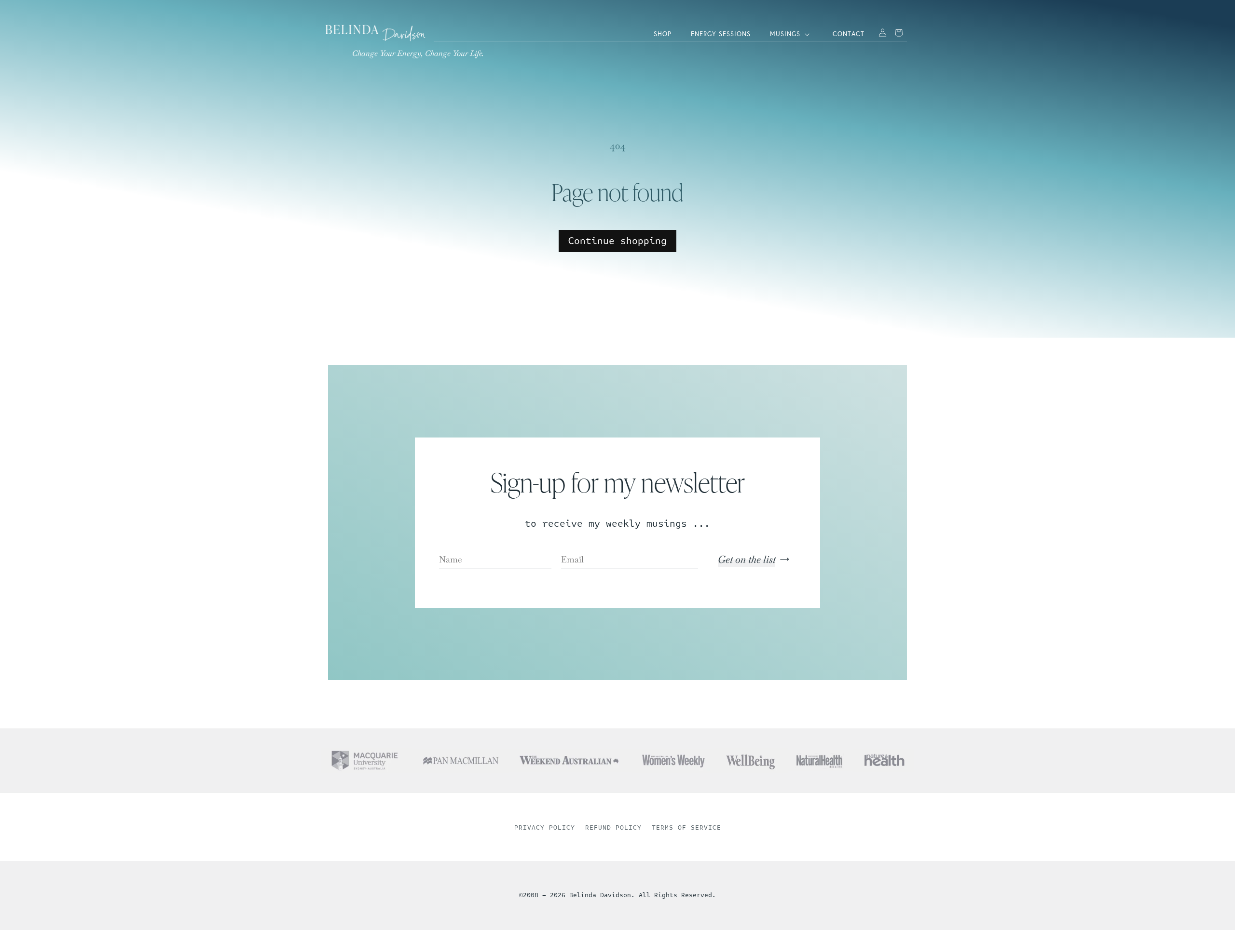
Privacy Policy (544, 828)
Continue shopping (617, 241)
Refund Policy (613, 828)
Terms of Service (686, 828)
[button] (791, 34)
